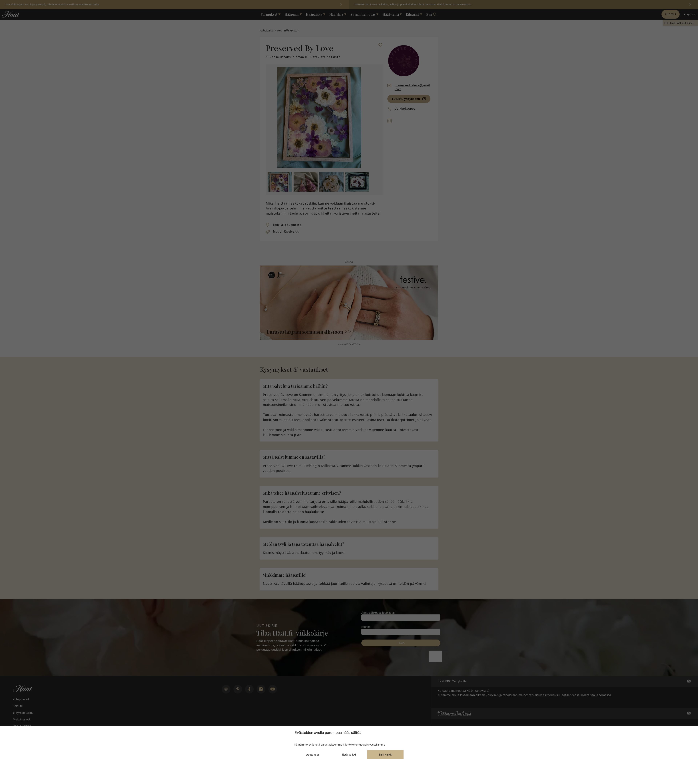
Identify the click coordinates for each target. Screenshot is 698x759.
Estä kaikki (349, 754)
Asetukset (312, 754)
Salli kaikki (385, 754)
